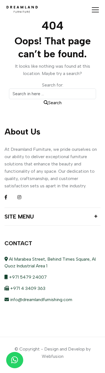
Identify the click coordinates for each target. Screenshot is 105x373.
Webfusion (53, 356)
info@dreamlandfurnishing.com (40, 299)
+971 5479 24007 (27, 277)
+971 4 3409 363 (27, 288)
